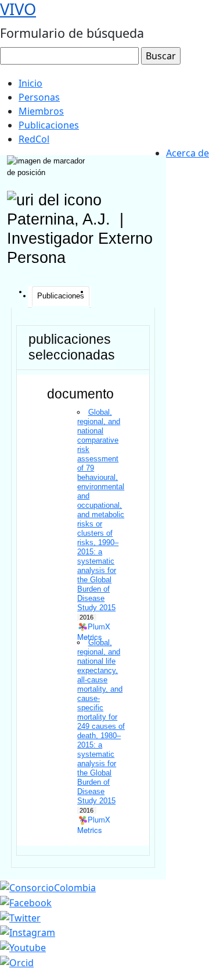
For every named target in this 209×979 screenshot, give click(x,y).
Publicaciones (49, 125)
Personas (39, 97)
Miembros (41, 111)
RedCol (34, 139)
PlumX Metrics (93, 627)
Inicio (30, 83)
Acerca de (187, 153)
